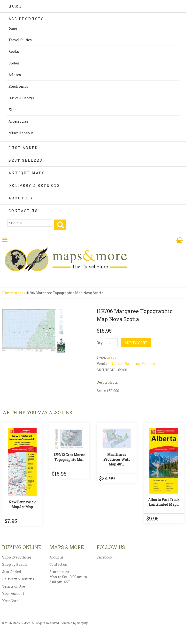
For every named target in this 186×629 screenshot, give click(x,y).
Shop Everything (16, 557)
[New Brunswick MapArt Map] (22, 462)
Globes (14, 63)
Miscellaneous (20, 133)
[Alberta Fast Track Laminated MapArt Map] (163, 461)
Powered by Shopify (73, 623)
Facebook (105, 557)
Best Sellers (25, 160)
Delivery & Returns (34, 185)
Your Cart (10, 600)
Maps (13, 28)
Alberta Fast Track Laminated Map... (164, 502)
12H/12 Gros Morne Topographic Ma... (69, 457)
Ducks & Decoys (21, 98)
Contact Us (23, 210)
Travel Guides (20, 40)
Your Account (13, 593)
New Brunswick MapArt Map (22, 504)
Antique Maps (26, 173)
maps (18, 293)
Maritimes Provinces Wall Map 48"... (116, 459)
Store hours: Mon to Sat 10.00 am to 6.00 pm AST (68, 576)
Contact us (58, 564)
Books (13, 51)
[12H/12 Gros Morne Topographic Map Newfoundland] (69, 438)
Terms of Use (13, 586)
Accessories (18, 121)
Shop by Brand (14, 564)
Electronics (18, 86)
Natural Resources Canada (132, 363)
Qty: (100, 342)
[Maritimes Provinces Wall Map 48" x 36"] (116, 438)
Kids (12, 109)
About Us (20, 198)
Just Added (23, 147)
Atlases (14, 74)
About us (56, 557)
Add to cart (135, 342)
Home (15, 6)
